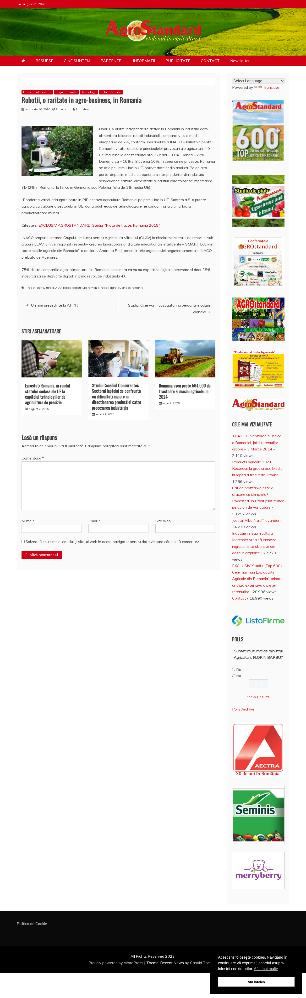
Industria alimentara (37, 92)
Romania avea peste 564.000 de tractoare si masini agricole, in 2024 (185, 391)
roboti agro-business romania (122, 287)
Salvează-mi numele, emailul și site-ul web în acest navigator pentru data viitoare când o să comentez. (113, 541)
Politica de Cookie (32, 923)
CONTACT (210, 60)
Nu (238, 676)
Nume (28, 520)
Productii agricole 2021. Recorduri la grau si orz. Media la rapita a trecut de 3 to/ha (257, 468)
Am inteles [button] (256, 982)
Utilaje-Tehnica (110, 92)
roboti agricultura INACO (45, 287)
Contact (239, 598)
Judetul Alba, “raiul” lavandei (255, 520)
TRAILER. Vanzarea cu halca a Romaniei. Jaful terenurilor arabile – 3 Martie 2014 (256, 442)
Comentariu (33, 458)
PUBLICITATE (177, 60)
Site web (163, 520)
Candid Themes (203, 962)
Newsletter (240, 60)
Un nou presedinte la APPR (54, 305)
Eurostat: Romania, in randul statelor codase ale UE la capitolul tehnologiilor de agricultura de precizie (47, 393)
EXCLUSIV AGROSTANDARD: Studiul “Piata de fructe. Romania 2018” (99, 225)
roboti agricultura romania (81, 287)
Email (94, 520)
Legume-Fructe (66, 92)
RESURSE (44, 60)
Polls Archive (243, 709)
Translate (271, 87)
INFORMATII (144, 60)
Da (238, 669)
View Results (258, 697)
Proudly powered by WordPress (116, 962)
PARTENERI (111, 60)
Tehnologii (89, 92)
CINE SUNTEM (77, 60)
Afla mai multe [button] (266, 969)
